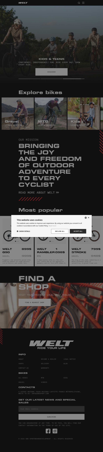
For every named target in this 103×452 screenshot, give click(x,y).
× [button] (88, 217)
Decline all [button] (59, 231)
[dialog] (51, 226)
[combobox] (86, 218)
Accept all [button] (78, 231)
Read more (52, 226)
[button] (23, 231)
